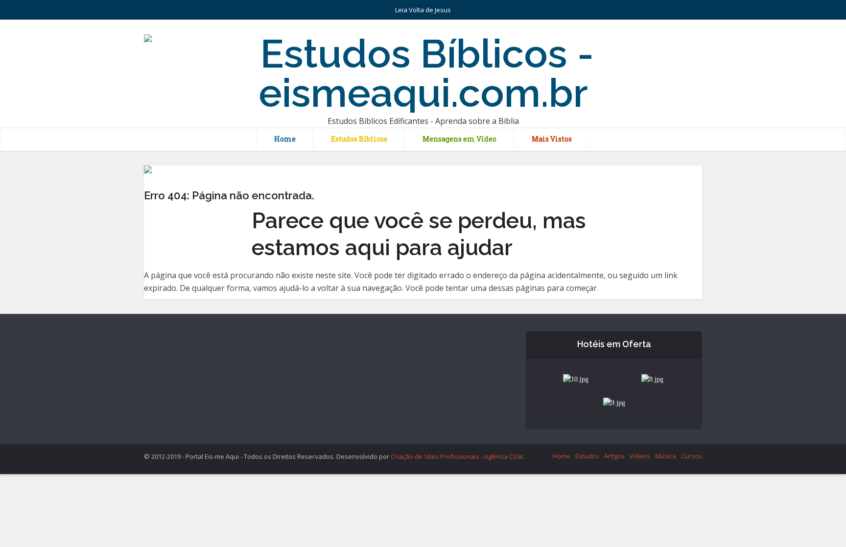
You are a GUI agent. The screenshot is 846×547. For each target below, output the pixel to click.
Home (285, 138)
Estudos (587, 456)
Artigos (614, 456)
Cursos (691, 456)
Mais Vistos (552, 138)
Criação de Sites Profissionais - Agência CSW (457, 456)
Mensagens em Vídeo (459, 138)
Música (665, 456)
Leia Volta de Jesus (423, 9)
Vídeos (640, 456)
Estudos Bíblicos (359, 138)
